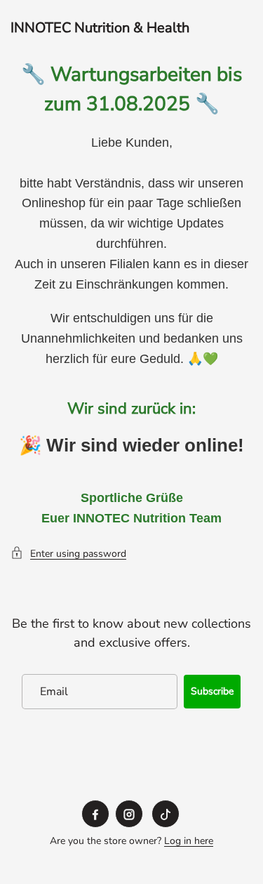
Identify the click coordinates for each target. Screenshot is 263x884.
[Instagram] (129, 814)
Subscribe (212, 691)
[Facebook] (95, 814)
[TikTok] (165, 814)
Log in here (188, 840)
